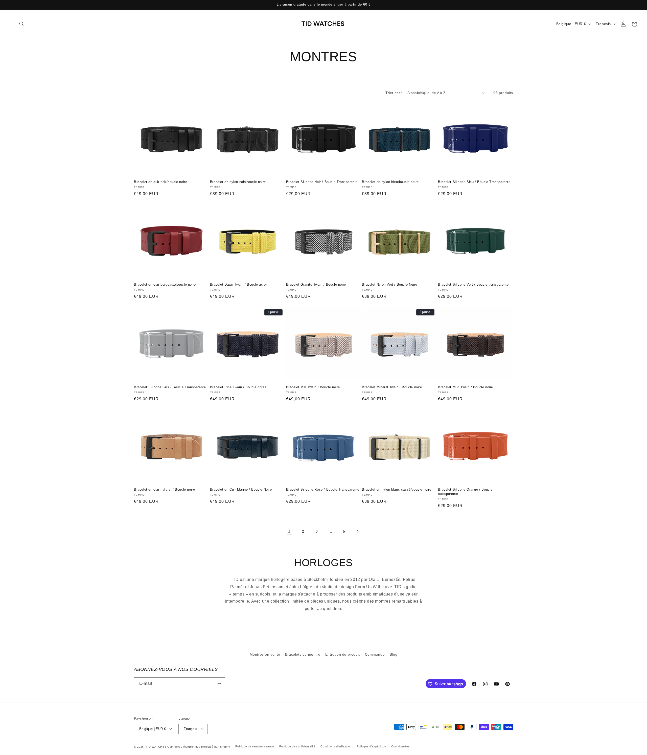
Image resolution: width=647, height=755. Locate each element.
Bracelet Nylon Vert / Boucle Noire (389, 284)
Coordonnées (400, 746)
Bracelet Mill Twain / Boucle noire (313, 387)
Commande (375, 654)
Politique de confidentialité (297, 746)
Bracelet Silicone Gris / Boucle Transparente (170, 387)
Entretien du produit (342, 654)
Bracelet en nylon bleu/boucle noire (390, 182)
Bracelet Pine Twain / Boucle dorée (238, 387)
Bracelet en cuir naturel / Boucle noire (164, 489)
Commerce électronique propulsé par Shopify (198, 746)
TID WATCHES (156, 746)
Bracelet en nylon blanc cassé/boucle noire (396, 489)
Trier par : (393, 93)
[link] (289, 531)
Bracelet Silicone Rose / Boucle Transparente (322, 489)
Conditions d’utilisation (336, 746)
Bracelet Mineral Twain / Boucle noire (392, 387)
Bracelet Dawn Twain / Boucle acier (238, 284)
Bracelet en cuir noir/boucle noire (160, 182)
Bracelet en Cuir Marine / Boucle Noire (241, 489)
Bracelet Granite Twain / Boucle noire (316, 284)
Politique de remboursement (254, 746)
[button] (10, 24)
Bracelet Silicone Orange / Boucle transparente (465, 492)
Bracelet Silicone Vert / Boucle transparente (473, 284)
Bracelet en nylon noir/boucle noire (238, 182)
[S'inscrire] (219, 684)
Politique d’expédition (371, 746)
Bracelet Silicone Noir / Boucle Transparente (322, 182)
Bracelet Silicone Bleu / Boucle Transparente (474, 182)
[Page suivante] (357, 531)
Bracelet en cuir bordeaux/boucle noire (165, 284)
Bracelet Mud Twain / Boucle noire (465, 387)
